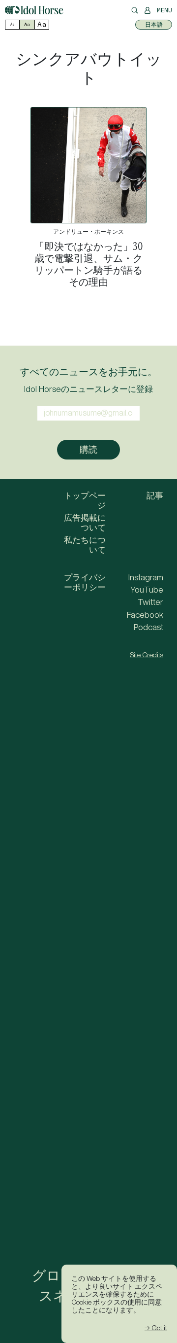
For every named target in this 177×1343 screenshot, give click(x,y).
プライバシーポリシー (85, 582)
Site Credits (146, 655)
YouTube (146, 590)
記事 (155, 495)
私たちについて (85, 545)
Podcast (148, 627)
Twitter (150, 602)
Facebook (145, 615)
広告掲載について (85, 522)
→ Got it (156, 1328)
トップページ (85, 500)
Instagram (145, 577)
